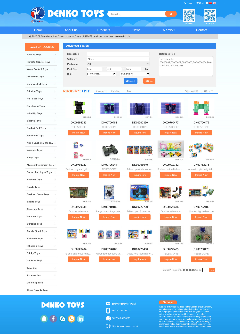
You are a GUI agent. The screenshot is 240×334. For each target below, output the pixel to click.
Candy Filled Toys (37, 231)
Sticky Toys (33, 253)
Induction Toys (35, 76)
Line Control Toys (37, 84)
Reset (150, 81)
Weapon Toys (34, 150)
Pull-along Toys (36, 106)
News (136, 30)
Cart (201, 3)
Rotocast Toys (35, 238)
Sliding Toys (34, 120)
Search (131, 81)
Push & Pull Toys (36, 128)
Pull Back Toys (35, 98)
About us (71, 30)
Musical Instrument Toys (40, 165)
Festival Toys (34, 179)
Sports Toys (33, 201)
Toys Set (32, 268)
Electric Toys (34, 54)
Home (38, 30)
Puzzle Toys (33, 187)
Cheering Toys (35, 209)
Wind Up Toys (34, 113)
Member (169, 30)
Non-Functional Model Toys (42, 142)
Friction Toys (34, 91)
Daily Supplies (35, 282)
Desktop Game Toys (38, 194)
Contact (201, 30)
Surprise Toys (34, 223)
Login (189, 3)
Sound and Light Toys (39, 172)
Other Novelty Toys (37, 290)
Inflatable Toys (35, 246)
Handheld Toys (35, 135)
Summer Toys (34, 216)
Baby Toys (33, 157)
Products (103, 30)
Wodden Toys (34, 260)
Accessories (34, 275)
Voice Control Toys (37, 69)
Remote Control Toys (38, 62)
